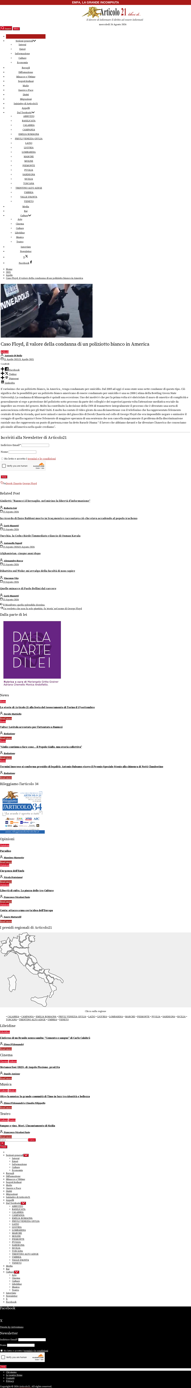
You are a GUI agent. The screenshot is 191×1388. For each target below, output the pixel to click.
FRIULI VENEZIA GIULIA (29, 138)
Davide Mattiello (12, 714)
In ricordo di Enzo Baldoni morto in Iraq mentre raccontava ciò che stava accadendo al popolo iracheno (68, 518)
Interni (22, 44)
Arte (20, 219)
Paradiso (5, 851)
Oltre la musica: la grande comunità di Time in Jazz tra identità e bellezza (45, 1096)
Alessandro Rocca (13, 560)
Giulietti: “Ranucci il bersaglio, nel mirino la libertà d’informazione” (45, 501)
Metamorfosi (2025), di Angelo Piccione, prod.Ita (30, 1067)
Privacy (10, 1381)
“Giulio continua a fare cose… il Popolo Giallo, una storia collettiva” (41, 747)
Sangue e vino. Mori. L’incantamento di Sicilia (27, 1125)
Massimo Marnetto (14, 857)
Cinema (20, 223)
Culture (22, 58)
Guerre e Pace (25, 90)
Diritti (26, 94)
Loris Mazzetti (11, 525)
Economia (22, 62)
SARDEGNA (29, 174)
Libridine (20, 232)
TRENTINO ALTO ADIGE (29, 187)
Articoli (5, 351)
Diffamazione (26, 72)
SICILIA (28, 179)
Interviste (26, 246)
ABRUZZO (28, 116)
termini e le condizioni (42, 458)
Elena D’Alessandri (14, 1044)
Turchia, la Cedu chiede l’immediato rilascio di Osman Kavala (40, 536)
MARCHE (29, 156)
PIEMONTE (29, 165)
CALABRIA (29, 125)
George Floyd (29, 483)
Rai (25, 211)
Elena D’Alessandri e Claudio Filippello (24, 1103)
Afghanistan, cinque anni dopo (20, 553)
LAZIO (28, 143)
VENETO (29, 201)
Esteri (22, 49)
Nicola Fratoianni (13, 877)
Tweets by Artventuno (11, 1327)
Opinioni (4, 845)
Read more (6, 718)
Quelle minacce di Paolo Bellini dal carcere (28, 588)
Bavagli (26, 67)
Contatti (10, 1378)
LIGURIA (29, 147)
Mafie (26, 85)
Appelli (26, 108)
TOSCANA (28, 183)
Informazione (22, 53)
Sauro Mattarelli (12, 916)
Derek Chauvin (14, 483)
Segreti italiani (26, 81)
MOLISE (28, 161)
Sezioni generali (24, 40)
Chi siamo (11, 1372)
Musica (20, 237)
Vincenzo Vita (11, 578)
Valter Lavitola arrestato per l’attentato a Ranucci (31, 727)
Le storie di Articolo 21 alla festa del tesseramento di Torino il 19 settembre (47, 707)
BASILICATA (29, 120)
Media (25, 206)
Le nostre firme (14, 1375)
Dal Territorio (24, 112)
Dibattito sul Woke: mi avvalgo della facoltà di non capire (37, 571)
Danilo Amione (12, 1073)
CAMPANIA (29, 129)
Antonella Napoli (13, 543)
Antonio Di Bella (13, 355)
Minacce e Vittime (25, 76)
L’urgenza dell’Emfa (12, 870)
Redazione (9, 733)
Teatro (19, 241)
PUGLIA (28, 170)
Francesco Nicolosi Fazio (17, 897)
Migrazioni (26, 99)
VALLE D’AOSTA (28, 196)
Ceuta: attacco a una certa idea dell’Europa (26, 910)
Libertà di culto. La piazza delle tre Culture (27, 890)
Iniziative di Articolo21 (26, 103)
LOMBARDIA (29, 152)
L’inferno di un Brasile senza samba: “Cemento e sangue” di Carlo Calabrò (45, 1038)
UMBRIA (28, 192)
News (3, 701)
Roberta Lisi (10, 508)
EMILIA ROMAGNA (29, 134)
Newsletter (25, 251)
